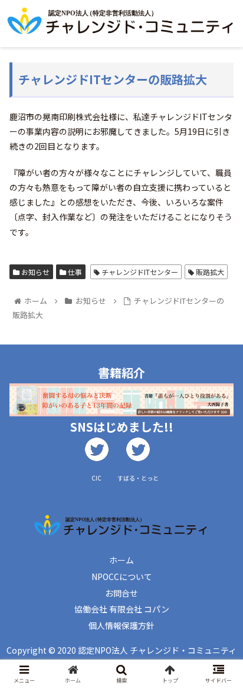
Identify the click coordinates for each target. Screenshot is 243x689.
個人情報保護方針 (121, 625)
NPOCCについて (121, 576)
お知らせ (34, 272)
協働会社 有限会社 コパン (121, 609)
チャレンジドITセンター (139, 272)
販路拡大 (209, 272)
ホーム (121, 560)
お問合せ (121, 593)
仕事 (74, 272)
